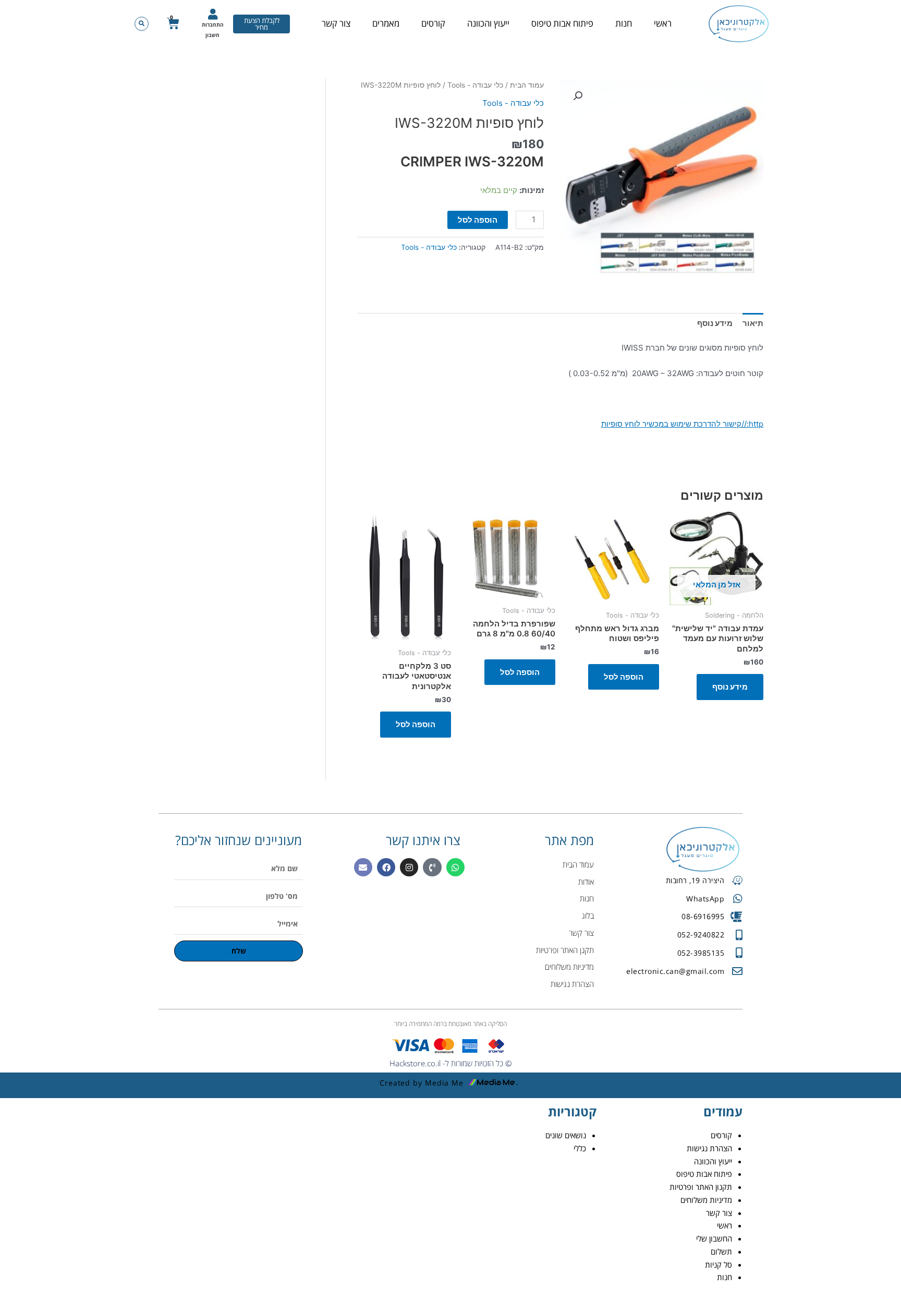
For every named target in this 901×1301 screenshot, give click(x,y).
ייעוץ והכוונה (488, 23)
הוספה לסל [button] (623, 677)
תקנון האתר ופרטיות (700, 1187)
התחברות (213, 24)
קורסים (433, 23)
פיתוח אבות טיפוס (562, 23)
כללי (580, 1148)
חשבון (212, 35)
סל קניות (718, 1264)
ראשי (663, 23)
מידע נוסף (730, 687)
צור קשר (336, 23)
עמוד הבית (527, 85)
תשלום (721, 1251)
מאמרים (385, 23)
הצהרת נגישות (709, 1148)
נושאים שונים (565, 1135)
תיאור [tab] (752, 323)
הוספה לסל (477, 220)
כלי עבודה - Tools (475, 85)
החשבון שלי (714, 1238)
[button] (142, 24)
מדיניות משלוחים (706, 1200)
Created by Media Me (422, 1083)
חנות (623, 23)
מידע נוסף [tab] (715, 323)
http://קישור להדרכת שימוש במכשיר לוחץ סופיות (682, 424)
